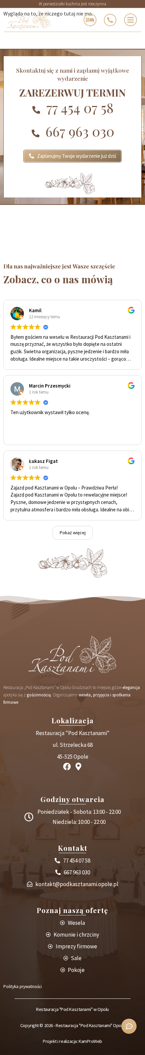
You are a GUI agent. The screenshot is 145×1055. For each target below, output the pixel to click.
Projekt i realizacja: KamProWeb (72, 1041)
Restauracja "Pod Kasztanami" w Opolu (72, 1009)
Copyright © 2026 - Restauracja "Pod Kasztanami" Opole (72, 1025)
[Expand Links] (129, 1026)
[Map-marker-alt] (78, 766)
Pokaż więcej (73, 533)
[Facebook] (67, 766)
